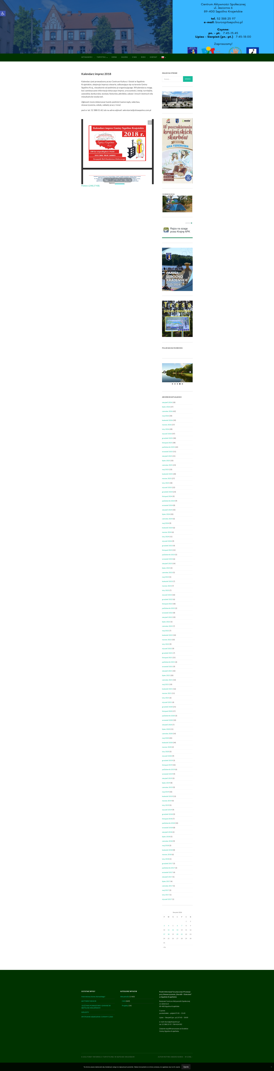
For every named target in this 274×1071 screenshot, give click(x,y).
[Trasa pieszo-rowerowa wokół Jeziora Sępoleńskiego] (177, 336)
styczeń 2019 (167, 810)
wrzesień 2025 (167, 451)
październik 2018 (168, 823)
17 (164, 934)
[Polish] (163, 57)
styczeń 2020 (167, 756)
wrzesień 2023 (167, 559)
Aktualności (86, 57)
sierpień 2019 (167, 778)
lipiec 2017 (166, 881)
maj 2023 (165, 577)
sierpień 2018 (167, 832)
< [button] (164, 372)
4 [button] (179, 383)
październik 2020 (168, 716)
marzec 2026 (166, 425)
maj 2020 (165, 738)
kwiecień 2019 (167, 796)
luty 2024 (165, 537)
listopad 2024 (167, 496)
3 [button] (177, 383)
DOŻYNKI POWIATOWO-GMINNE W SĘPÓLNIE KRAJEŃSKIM (96, 1006)
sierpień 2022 (167, 617)
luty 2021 (165, 698)
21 (182, 934)
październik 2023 (168, 554)
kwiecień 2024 (167, 528)
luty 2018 (165, 859)
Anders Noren (177, 1057)
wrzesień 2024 (167, 505)
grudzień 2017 (167, 863)
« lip (164, 947)
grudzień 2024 (167, 492)
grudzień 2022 (167, 599)
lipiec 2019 (166, 783)
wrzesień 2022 (167, 613)
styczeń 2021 (167, 702)
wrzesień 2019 (167, 774)
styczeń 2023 (167, 595)
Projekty (125, 1005)
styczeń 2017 (167, 899)
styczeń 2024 (167, 541)
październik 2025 (168, 447)
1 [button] (172, 383)
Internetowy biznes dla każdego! (93, 996)
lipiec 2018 (166, 836)
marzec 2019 (166, 801)
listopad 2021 (167, 657)
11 (168, 930)
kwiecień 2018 (167, 850)
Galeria (124, 57)
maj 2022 (165, 631)
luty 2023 (165, 590)
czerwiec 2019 (167, 787)
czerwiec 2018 (167, 841)
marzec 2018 (166, 854)
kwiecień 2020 (167, 742)
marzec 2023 (166, 586)
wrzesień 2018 (167, 827)
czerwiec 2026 (167, 411)
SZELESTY (85, 1012)
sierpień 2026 (167, 402)
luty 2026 (165, 429)
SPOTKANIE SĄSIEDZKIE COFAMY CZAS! (97, 1017)
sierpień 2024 (167, 510)
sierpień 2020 (167, 725)
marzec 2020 (166, 747)
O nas (134, 57)
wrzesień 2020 (167, 720)
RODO (143, 57)
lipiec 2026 (166, 407)
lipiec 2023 (166, 568)
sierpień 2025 (167, 456)
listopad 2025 (167, 443)
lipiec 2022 (166, 622)
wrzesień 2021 (167, 666)
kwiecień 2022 (167, 635)
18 (168, 934)
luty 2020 (165, 751)
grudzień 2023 (167, 545)
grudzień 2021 (167, 653)
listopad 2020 (167, 711)
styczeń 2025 (167, 487)
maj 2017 (165, 890)
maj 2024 (165, 523)
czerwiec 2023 (167, 572)
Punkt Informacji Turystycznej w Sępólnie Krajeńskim (111, 1057)
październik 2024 (168, 501)
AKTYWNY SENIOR (88, 1001)
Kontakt (153, 57)
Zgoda (186, 1067)
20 (177, 934)
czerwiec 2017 (167, 886)
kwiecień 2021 (167, 689)
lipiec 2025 (166, 460)
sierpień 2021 (167, 671)
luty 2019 (165, 805)
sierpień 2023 (167, 563)
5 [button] (182, 383)
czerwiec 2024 (167, 519)
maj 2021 (165, 684)
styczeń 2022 (167, 648)
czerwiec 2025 (167, 465)
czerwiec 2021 (167, 680)
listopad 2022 (167, 604)
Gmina (114, 57)
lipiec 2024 (166, 514)
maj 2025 (165, 469)
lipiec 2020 (166, 729)
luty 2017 (165, 895)
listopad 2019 (167, 765)
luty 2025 (165, 483)
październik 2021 (168, 662)
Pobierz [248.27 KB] (90, 185)
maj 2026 (165, 416)
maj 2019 (165, 792)
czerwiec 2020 (167, 733)
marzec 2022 (166, 640)
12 (173, 930)
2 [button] (175, 383)
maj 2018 (165, 845)
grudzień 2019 (167, 760)
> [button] (190, 372)
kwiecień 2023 (167, 581)
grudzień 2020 (167, 707)
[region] (177, 372)
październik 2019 (168, 769)
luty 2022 (165, 644)
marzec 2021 (166, 693)
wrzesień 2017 (167, 872)
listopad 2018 (167, 819)
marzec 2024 (166, 532)
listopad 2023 (167, 550)
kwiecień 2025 (167, 474)
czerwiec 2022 (167, 626)
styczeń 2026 (167, 434)
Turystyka (101, 57)
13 (177, 930)
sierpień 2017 (167, 877)
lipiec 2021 (166, 675)
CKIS (124, 1001)
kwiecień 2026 (167, 420)
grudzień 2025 (167, 438)
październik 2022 (168, 608)
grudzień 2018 (167, 814)
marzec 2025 (166, 478)
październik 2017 (168, 868)
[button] (3, 13)
